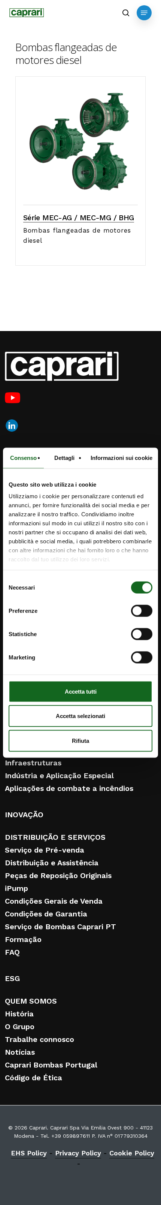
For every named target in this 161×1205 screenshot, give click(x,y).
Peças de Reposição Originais (58, 875)
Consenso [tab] (23, 457)
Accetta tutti (81, 691)
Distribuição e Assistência (51, 862)
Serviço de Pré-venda (44, 849)
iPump (16, 888)
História (19, 1013)
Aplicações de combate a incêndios (69, 788)
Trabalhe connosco (39, 1039)
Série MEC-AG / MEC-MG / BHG (78, 217)
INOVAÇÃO (24, 814)
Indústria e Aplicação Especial (59, 775)
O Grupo (19, 1026)
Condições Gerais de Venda (54, 901)
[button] (144, 13)
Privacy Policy (78, 1153)
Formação (23, 939)
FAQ (12, 952)
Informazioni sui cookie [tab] (121, 457)
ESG (12, 978)
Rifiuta (80, 740)
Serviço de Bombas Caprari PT (60, 926)
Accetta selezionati (80, 716)
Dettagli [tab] (64, 457)
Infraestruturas (33, 762)
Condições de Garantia (46, 913)
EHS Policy (29, 1153)
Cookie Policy (131, 1153)
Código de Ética (33, 1077)
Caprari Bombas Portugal (51, 1064)
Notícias (20, 1052)
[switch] (141, 611)
